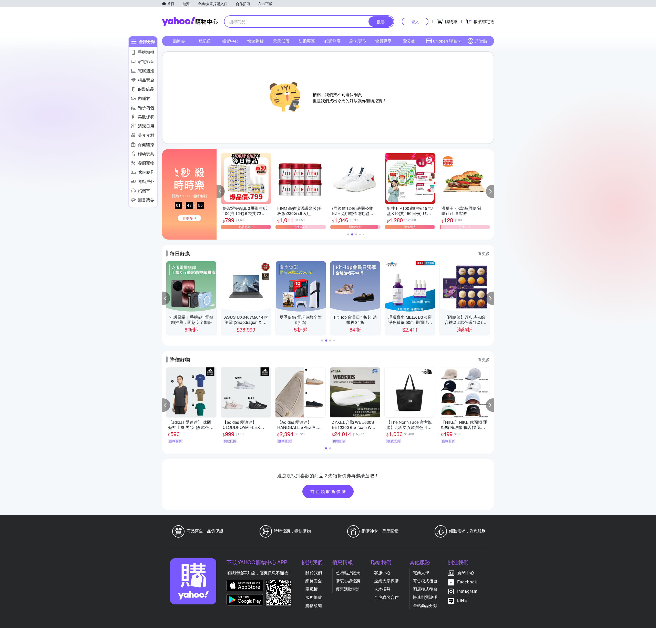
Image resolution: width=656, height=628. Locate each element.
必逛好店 (332, 41)
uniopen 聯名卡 (447, 41)
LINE (462, 600)
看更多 (484, 253)
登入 (415, 21)
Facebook (467, 582)
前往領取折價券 (328, 491)
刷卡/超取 (358, 41)
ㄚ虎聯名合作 (386, 597)
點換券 (179, 41)
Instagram (467, 591)
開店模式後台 (425, 589)
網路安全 (313, 581)
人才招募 (382, 589)
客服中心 (382, 572)
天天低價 (281, 41)
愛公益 (409, 41)
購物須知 (313, 605)
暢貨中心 (230, 41)
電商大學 (421, 572)
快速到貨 (255, 41)
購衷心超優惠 (348, 581)
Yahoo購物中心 (190, 21)
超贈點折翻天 (348, 572)
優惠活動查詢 (348, 589)
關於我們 (313, 572)
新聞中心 (466, 572)
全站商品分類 (425, 605)
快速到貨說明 (425, 597)
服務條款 (313, 597)
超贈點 (481, 41)
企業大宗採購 (386, 581)
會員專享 (383, 41)
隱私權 (311, 589)
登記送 (204, 41)
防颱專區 (307, 41)
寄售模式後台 (425, 581)
